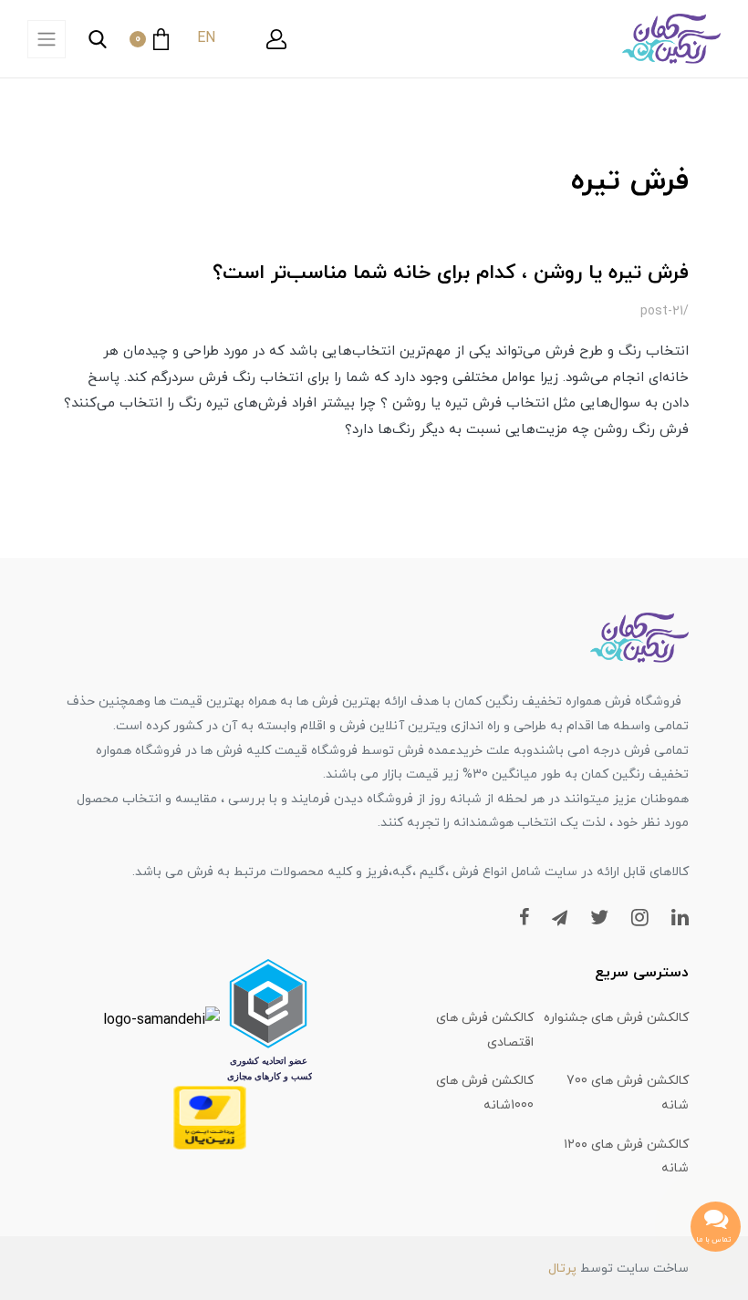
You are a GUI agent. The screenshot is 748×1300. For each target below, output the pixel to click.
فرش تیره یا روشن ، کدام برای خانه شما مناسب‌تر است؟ (451, 273)
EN (206, 38)
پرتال (562, 1268)
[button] (276, 39)
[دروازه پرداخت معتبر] (209, 1117)
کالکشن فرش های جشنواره (616, 1018)
